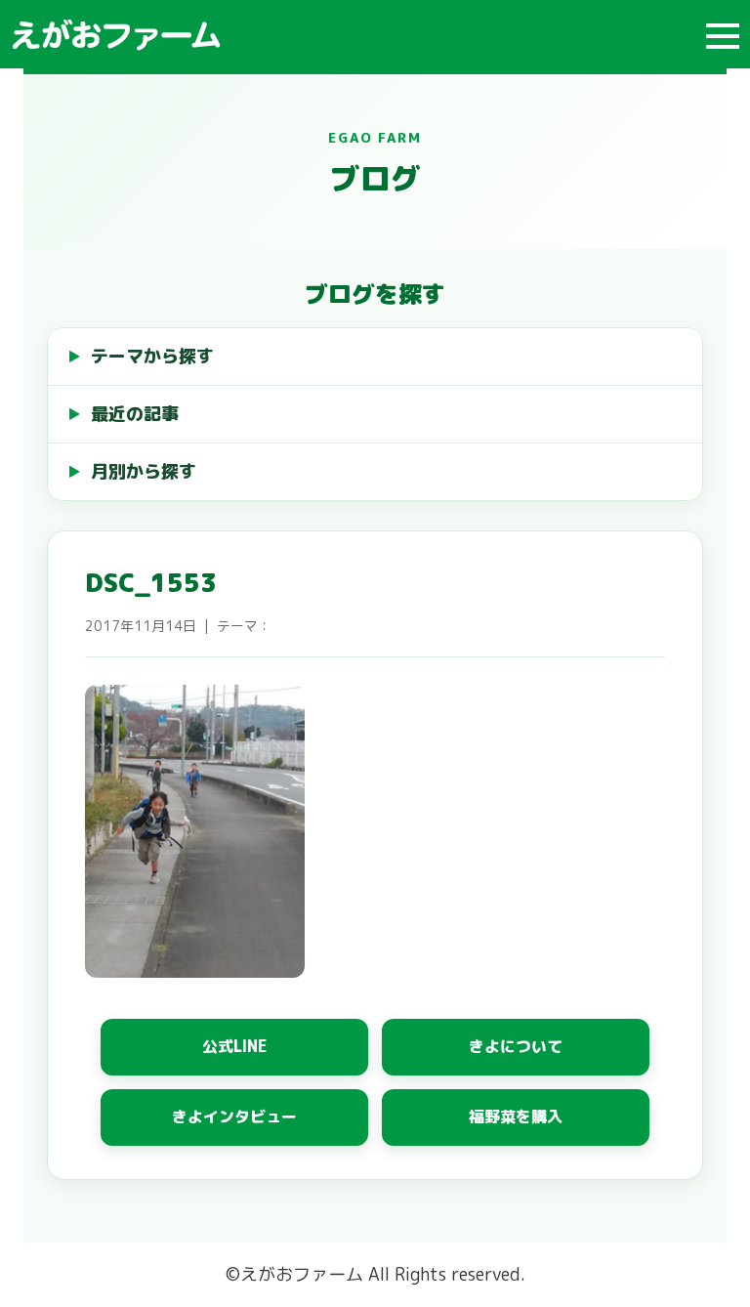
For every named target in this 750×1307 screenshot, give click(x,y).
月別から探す (143, 471)
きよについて (515, 1046)
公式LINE (235, 1046)
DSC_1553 (151, 582)
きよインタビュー (234, 1116)
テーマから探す (152, 356)
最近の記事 (135, 413)
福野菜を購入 (515, 1116)
